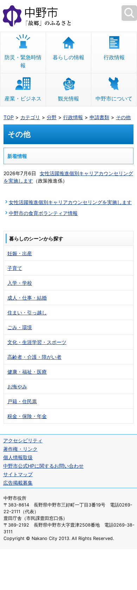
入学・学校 (19, 283)
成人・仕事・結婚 (27, 298)
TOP (9, 117)
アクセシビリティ (23, 440)
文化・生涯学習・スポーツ (36, 342)
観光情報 (68, 98)
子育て (14, 268)
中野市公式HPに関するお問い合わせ (43, 466)
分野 (52, 117)
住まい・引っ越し (27, 312)
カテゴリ (30, 117)
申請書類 (99, 117)
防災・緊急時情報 (23, 61)
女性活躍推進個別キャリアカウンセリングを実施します (70, 202)
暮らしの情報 (68, 57)
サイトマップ (18, 474)
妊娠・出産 (19, 253)
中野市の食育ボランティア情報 (43, 213)
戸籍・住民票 (22, 401)
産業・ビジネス (23, 98)
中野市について (114, 98)
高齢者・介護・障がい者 (34, 357)
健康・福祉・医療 (27, 372)
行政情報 (114, 57)
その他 (123, 117)
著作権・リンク (20, 449)
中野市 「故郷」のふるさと (68, 15)
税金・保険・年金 (27, 416)
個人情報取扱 (18, 457)
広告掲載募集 (18, 483)
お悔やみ (17, 386)
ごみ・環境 (19, 327)
